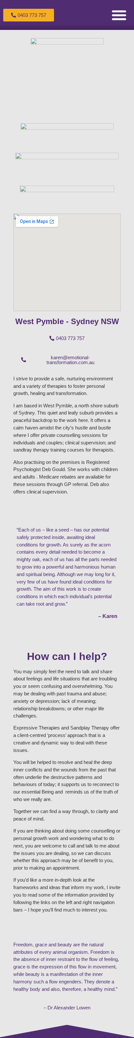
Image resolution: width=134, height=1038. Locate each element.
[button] (119, 15)
